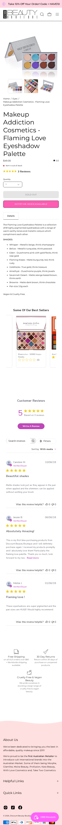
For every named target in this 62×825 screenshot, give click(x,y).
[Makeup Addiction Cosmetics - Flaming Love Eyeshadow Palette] (15, 86)
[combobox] (43, 449)
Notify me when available (31, 204)
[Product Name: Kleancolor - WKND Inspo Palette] (31, 341)
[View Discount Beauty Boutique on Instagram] (5, 807)
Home (6, 99)
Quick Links (12, 793)
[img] (56, 160)
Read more (33, 557)
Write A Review (31, 426)
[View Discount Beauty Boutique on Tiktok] (12, 807)
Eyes (15, 99)
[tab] (11, 215)
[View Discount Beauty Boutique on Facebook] (20, 807)
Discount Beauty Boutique (21, 816)
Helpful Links (13, 781)
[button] (41, 14)
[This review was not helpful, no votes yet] (53, 504)
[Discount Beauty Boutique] (20, 14)
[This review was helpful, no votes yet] (47, 504)
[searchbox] (18, 440)
